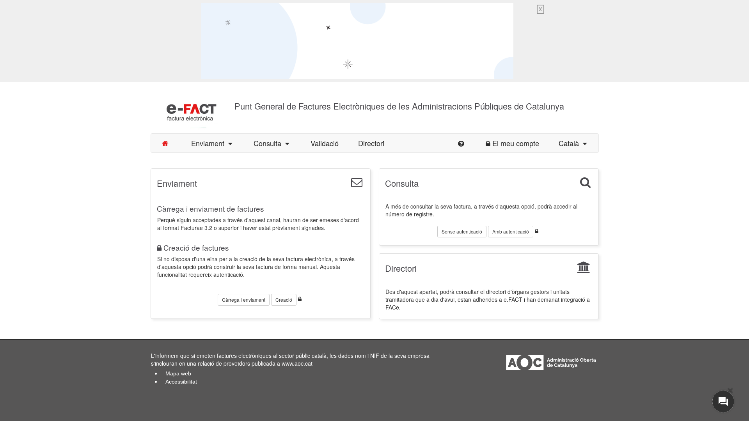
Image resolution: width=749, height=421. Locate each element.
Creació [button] (283, 299)
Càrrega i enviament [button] (243, 299)
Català (571, 143)
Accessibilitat (181, 382)
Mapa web (178, 373)
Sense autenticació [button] (462, 231)
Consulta (269, 143)
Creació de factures (196, 247)
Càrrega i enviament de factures (210, 208)
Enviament (209, 143)
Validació (325, 143)
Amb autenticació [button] (510, 231)
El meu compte (515, 143)
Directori (371, 143)
